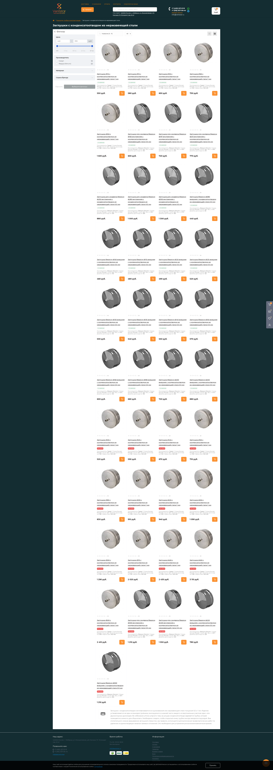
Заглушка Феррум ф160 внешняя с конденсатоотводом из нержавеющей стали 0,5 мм (111, 382)
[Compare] (123, 48)
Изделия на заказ (131, 4)
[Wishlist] (123, 44)
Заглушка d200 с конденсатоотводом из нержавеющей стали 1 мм (138, 502)
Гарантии (155, 749)
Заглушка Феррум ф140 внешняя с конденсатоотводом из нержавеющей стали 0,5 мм (173, 322)
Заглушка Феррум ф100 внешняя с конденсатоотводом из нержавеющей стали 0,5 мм (111, 262)
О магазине (96, 4)
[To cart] (122, 93)
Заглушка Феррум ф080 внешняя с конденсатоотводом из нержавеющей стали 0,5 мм (203, 199)
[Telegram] (188, 11)
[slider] (57, 46)
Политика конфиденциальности (163, 756)
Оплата (107, 4)
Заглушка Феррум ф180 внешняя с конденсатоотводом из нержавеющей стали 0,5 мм (142, 382)
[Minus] (132, 649)
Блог (154, 754)
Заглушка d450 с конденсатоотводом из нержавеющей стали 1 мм (200, 562)
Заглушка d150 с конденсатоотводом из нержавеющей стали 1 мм (200, 442)
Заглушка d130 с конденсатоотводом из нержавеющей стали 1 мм (169, 76)
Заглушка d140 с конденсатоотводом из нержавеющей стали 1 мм (169, 442)
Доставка (85, 4)
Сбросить (59, 87)
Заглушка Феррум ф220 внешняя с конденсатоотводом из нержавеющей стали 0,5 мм (203, 622)
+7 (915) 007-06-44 (179, 10)
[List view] (209, 34)
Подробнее (98, 766)
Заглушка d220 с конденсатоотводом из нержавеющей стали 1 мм (169, 502)
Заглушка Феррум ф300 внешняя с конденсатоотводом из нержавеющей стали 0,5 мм (110, 685)
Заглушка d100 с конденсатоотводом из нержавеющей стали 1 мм (107, 442)
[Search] (115, 9)
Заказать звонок (177, 12)
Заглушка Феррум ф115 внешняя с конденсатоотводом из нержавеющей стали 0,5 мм (141, 262)
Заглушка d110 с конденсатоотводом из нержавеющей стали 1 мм (107, 76)
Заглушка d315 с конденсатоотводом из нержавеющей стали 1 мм (138, 562)
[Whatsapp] (188, 8)
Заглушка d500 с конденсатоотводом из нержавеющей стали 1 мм (107, 622)
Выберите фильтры (79, 87)
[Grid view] (215, 34)
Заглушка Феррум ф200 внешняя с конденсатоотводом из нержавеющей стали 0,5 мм (172, 382)
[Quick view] (123, 40)
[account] (269, 325)
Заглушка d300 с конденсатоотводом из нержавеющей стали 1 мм (107, 562)
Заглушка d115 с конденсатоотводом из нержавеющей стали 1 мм (138, 76)
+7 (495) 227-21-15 (178, 8)
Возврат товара (157, 751)
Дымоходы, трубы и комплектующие (68, 20)
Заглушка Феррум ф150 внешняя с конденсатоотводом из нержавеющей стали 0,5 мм (203, 322)
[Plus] (151, 649)
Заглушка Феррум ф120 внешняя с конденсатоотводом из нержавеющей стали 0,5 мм (172, 262)
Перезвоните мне (58, 754)
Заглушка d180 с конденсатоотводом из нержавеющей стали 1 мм (107, 502)
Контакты (117, 4)
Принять (212, 765)
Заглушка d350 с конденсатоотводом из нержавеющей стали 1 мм (107, 136)
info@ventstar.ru (178, 15)
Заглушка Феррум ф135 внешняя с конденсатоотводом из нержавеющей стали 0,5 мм (141, 322)
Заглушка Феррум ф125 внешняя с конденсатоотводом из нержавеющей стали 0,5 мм (203, 262)
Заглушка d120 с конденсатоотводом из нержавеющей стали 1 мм (138, 442)
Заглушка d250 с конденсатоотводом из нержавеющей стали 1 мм (200, 502)
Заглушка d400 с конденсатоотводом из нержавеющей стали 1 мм (169, 562)
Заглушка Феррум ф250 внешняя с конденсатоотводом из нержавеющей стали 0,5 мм (203, 382)
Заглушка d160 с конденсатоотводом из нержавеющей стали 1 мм (200, 76)
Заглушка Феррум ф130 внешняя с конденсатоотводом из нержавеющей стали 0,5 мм (111, 322)
